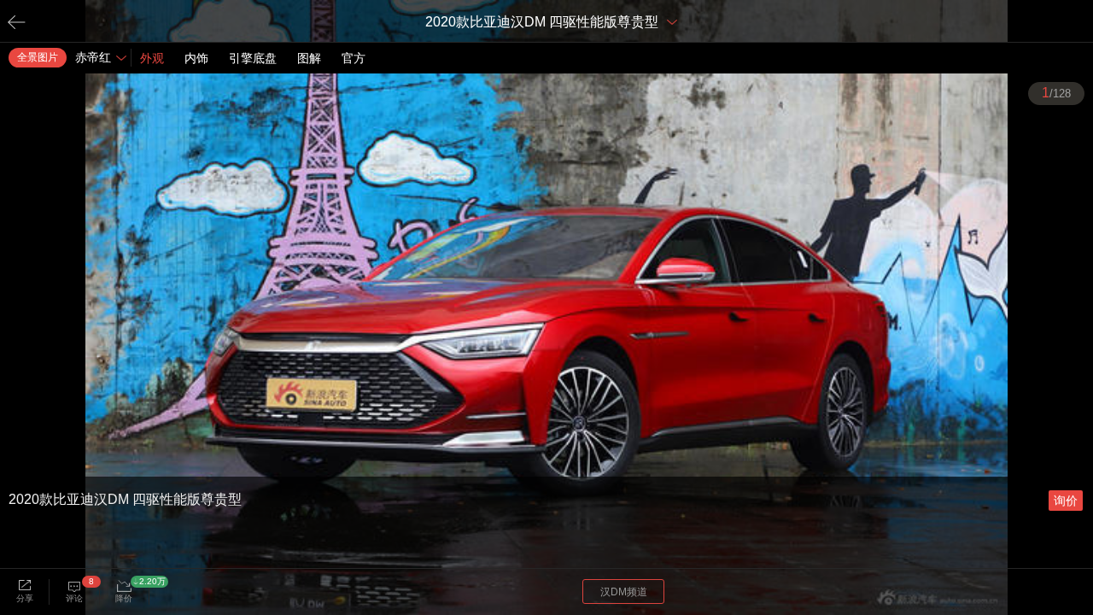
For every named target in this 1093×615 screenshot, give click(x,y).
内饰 (196, 58)
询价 (1066, 500)
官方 (353, 58)
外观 (152, 58)
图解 (309, 58)
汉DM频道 (623, 592)
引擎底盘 (253, 58)
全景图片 (37, 57)
